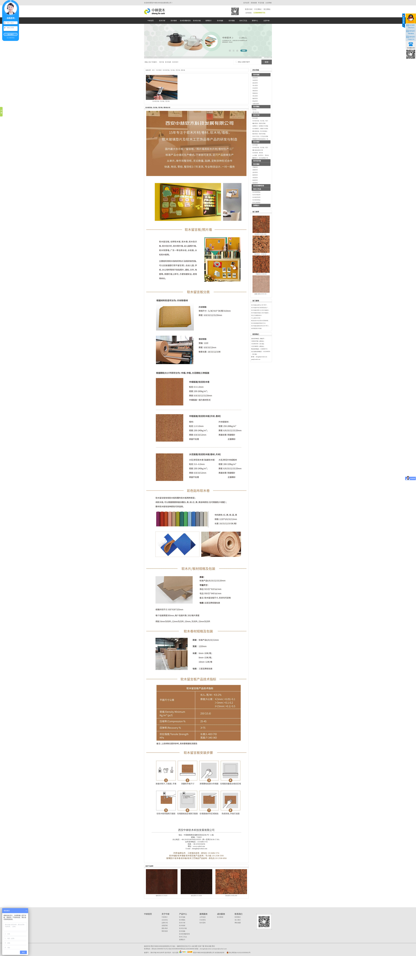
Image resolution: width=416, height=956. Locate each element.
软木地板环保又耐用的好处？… (260, 307)
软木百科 (203, 923)
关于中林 (165, 914)
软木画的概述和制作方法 (258, 323)
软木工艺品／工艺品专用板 (260, 136)
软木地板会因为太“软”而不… (259, 305)
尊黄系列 (255, 93)
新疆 (209, 946)
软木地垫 (168, 62)
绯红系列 (255, 96)
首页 (153, 70)
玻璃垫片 (256, 205)
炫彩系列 (255, 183)
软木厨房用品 (256, 192)
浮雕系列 (255, 167)
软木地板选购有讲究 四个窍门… (260, 326)
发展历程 (165, 925)
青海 (206, 946)
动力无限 (175, 952)
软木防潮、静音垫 (258, 152)
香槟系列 (255, 90)
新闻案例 (203, 914)
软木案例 (220, 917)
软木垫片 (175, 62)
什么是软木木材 (255, 318)
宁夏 (202, 946)
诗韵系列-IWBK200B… (261, 234)
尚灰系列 (255, 88)
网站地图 (238, 923)
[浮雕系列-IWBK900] (261, 272)
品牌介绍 (165, 923)
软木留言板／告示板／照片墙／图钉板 (174, 70)
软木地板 (256, 74)
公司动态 (203, 917)
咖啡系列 (255, 98)
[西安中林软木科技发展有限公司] (154, 13)
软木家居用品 (256, 200)
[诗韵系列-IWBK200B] (261, 232)
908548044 (411, 33)
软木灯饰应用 (256, 194)
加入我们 (238, 920)
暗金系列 (255, 101)
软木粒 (254, 109)
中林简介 (165, 917)
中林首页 (148, 914)
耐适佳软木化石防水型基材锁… (260, 320)
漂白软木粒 (256, 112)
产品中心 (183, 914)
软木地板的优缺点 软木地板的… (260, 313)
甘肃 (199, 946)
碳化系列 (255, 83)
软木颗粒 (256, 106)
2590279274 (411, 27)
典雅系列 (255, 170)
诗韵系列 (255, 177)
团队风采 (165, 928)
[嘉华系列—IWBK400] (261, 252)
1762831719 (411, 39)
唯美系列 (255, 180)
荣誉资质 (165, 931)
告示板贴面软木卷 (258, 150)
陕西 (195, 946)
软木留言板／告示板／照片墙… (162, 101)
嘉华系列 (255, 172)
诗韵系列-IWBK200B (231, 895)
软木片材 (256, 115)
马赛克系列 (256, 103)
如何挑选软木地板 (256, 328)
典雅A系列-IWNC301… (261, 294)
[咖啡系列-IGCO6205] (162, 894)
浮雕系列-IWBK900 (261, 274)
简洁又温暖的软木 (256, 315)
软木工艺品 (257, 189)
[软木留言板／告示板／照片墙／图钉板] (162, 99)
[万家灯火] (186, 952)
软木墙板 (256, 164)
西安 (213, 946)
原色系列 (255, 77)
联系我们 (238, 914)
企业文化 (165, 920)
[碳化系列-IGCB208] (196, 894)
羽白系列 (255, 85)
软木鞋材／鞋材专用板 (259, 134)
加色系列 (255, 80)
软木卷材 (256, 142)
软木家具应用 (256, 197)
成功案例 (221, 914)
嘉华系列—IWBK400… (261, 254)
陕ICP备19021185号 (157, 952)
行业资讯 (203, 920)
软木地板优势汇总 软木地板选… (260, 310)
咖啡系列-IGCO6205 (161, 895)
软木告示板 (257, 161)
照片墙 (161, 62)
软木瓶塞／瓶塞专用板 (259, 123)
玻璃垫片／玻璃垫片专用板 (260, 126)
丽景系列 (255, 175)
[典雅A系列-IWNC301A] (261, 292)
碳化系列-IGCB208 (196, 895)
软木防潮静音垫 (258, 186)
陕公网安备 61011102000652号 (239, 952)
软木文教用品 (256, 202)
